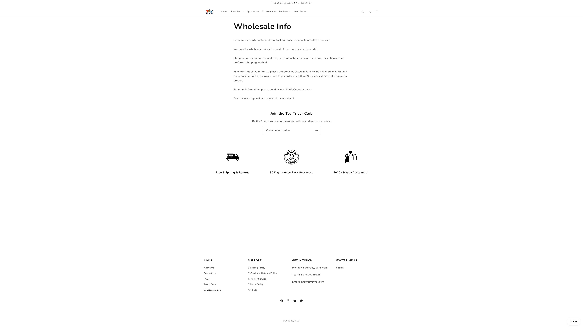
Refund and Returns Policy (262, 273)
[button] (237, 11)
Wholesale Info (212, 289)
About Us (209, 267)
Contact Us (210, 273)
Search (340, 267)
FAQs (207, 278)
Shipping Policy (256, 267)
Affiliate (252, 289)
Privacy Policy (256, 284)
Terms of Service (257, 278)
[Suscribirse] (316, 130)
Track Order (210, 284)
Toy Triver (295, 321)
